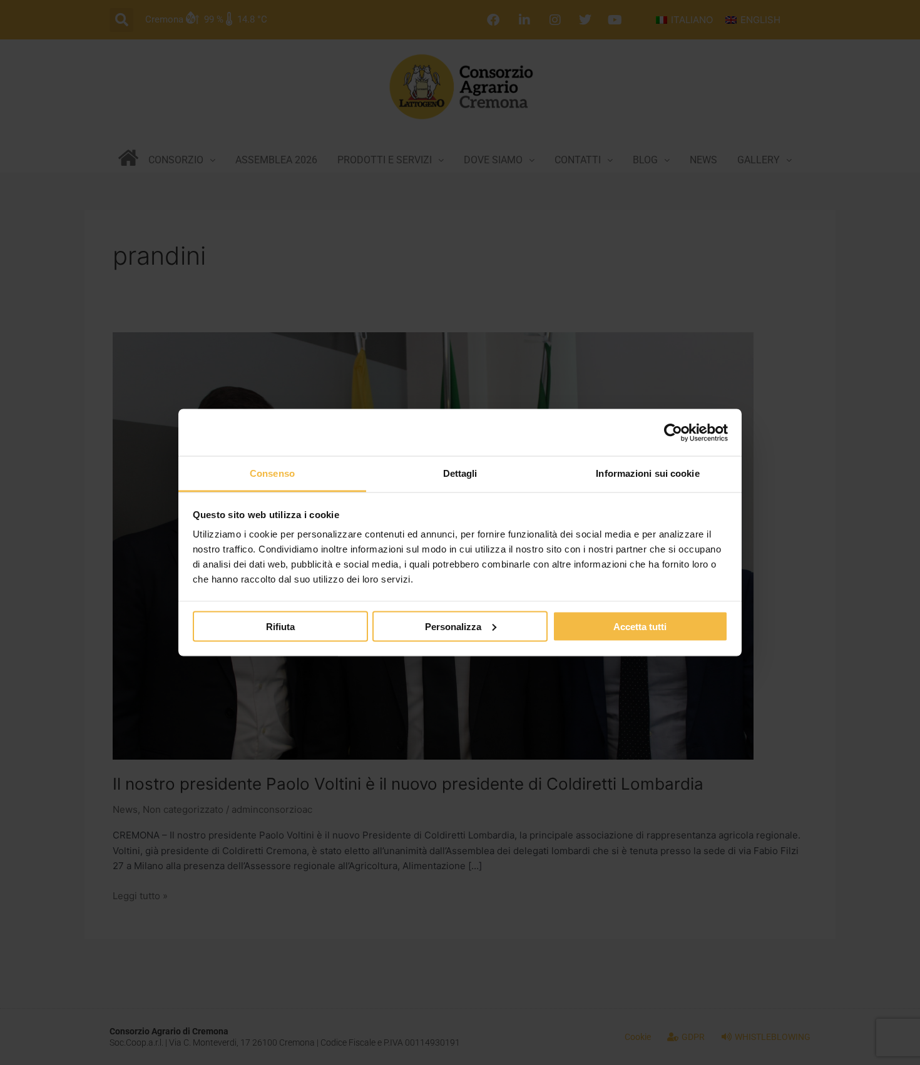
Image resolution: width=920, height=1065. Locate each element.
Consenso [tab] (272, 473)
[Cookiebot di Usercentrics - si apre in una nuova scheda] (673, 432)
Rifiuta (280, 626)
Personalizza (453, 626)
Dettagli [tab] (460, 473)
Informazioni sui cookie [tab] (647, 473)
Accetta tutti (640, 626)
